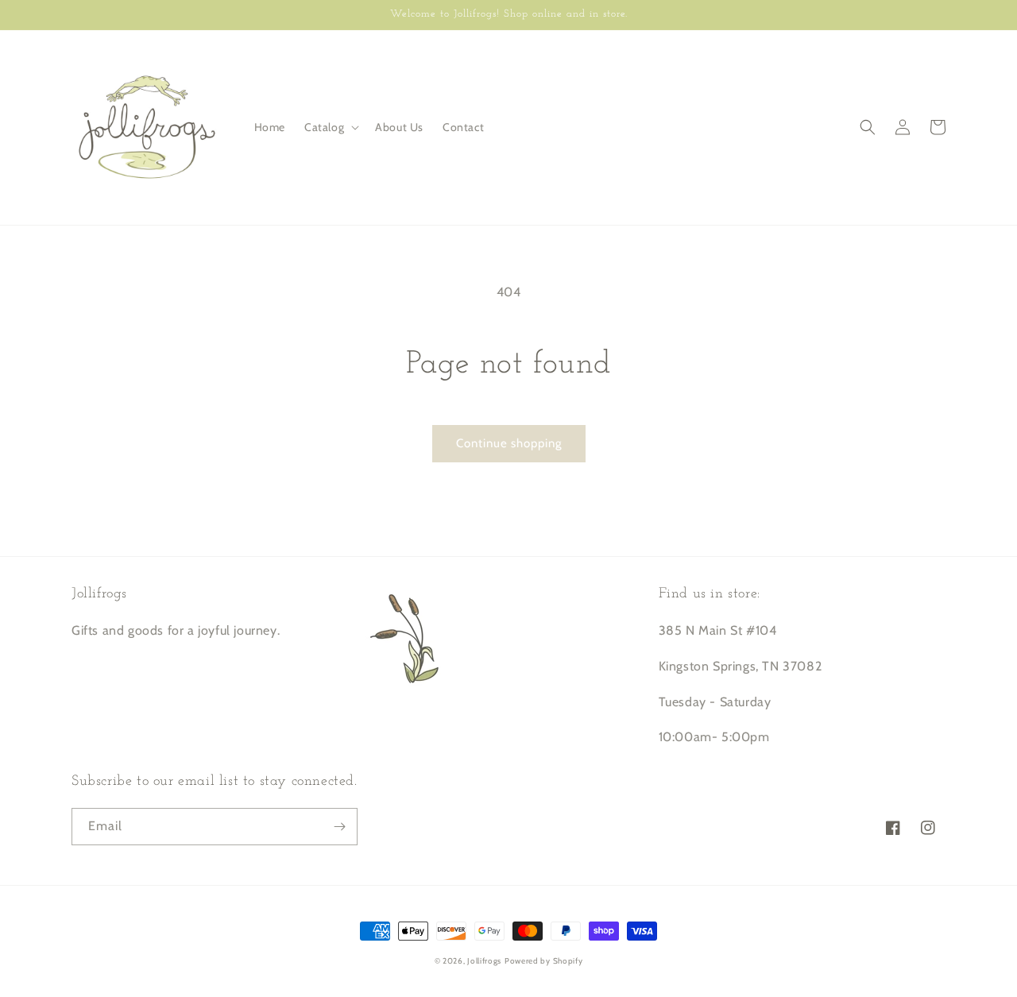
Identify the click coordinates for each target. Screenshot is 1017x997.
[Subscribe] (339, 826)
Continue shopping (509, 443)
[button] (330, 127)
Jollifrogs (484, 961)
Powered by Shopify (544, 961)
